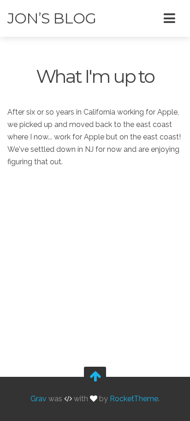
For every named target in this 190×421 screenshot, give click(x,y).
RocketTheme (134, 398)
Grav (38, 398)
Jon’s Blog (51, 18)
